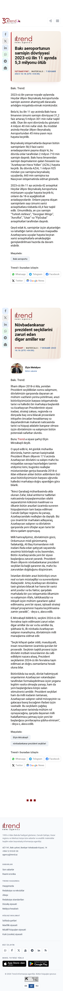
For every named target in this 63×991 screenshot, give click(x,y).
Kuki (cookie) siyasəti (12, 934)
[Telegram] (32, 950)
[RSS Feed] (45, 950)
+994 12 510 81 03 (10, 851)
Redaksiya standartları (13, 899)
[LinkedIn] (39, 950)
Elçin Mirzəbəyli (20, 737)
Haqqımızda (8, 886)
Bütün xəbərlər (31, 371)
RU (37, 986)
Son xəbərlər (8, 869)
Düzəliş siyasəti (9, 904)
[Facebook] (12, 950)
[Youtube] (25, 950)
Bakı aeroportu (20, 259)
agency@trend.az (9, 854)
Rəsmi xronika (9, 874)
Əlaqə (5, 895)
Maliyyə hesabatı (10, 908)
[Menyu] (57, 21)
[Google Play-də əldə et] (38, 964)
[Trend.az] (11, 21)
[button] (5, 34)
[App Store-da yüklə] (14, 964)
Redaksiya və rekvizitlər (13, 890)
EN (26, 986)
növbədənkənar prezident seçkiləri (29, 743)
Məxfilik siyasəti (9, 925)
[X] (18, 950)
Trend (21, 439)
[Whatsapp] (5, 950)
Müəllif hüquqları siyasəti (14, 929)
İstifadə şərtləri (9, 920)
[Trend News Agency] (11, 826)
